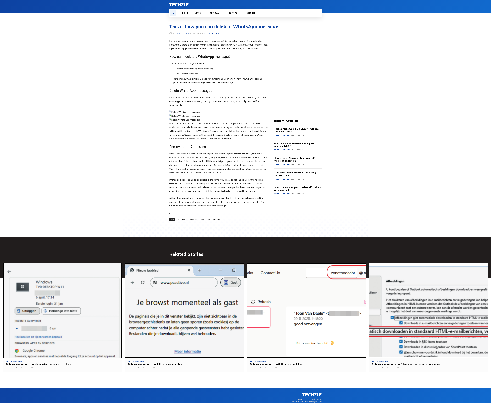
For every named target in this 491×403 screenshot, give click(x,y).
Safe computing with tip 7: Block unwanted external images (406, 363)
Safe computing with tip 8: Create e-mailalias (276, 363)
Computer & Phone (282, 135)
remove (202, 219)
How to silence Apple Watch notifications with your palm (297, 189)
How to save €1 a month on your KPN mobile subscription (295, 159)
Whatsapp (216, 219)
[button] (173, 13)
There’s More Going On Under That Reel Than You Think (296, 130)
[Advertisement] (298, 70)
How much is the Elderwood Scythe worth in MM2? (294, 145)
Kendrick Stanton (12, 368)
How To (184, 219)
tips (209, 219)
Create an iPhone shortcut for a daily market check (295, 174)
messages (193, 219)
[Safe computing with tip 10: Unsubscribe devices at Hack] (62, 310)
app (178, 219)
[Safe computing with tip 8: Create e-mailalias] (306, 310)
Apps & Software (14, 362)
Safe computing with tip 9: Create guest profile (155, 363)
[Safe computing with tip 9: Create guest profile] (184, 310)
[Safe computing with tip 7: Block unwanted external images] (428, 310)
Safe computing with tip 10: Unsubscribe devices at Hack (38, 363)
